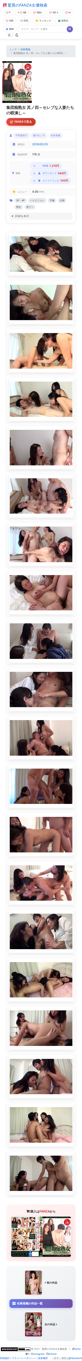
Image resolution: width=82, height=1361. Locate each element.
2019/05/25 (40, 144)
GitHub (53, 1354)
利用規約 (5, 1358)
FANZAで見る (23, 121)
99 (24, 12)
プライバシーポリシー (24, 1358)
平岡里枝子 (21, 135)
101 (54, 12)
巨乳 (26, 20)
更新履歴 (43, 1358)
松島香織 (25, 49)
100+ (39, 12)
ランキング (45, 20)
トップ (13, 49)
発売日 (64, 20)
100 (11, 20)
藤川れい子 (39, 135)
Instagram (39, 1354)
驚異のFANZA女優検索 (27, 5)
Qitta (77, 1348)
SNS (11, 28)
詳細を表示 (22, 216)
